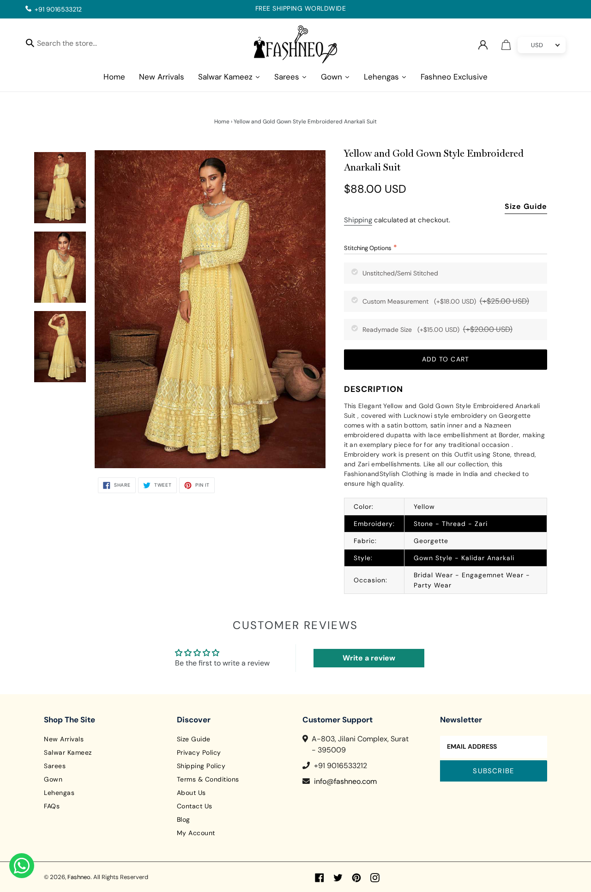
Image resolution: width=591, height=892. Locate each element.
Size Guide (526, 206)
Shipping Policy (201, 766)
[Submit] (30, 42)
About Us (191, 792)
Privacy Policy (199, 752)
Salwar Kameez (68, 752)
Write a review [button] (369, 658)
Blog (183, 819)
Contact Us (194, 806)
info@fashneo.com (345, 781)
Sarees (55, 766)
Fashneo (78, 877)
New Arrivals (64, 739)
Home (221, 121)
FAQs (52, 806)
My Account (196, 833)
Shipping (358, 220)
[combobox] (75, 44)
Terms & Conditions (208, 779)
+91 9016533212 (58, 9)
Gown (53, 779)
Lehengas (59, 792)
